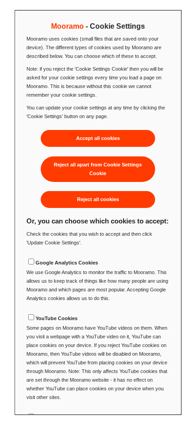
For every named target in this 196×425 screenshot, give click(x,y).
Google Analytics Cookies (67, 262)
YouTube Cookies (56, 318)
